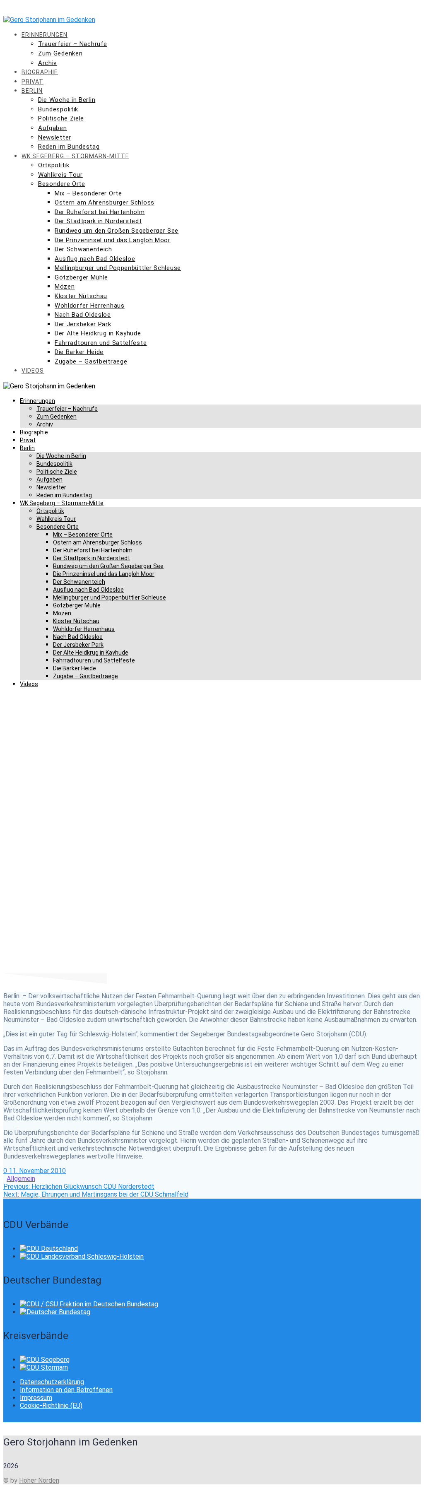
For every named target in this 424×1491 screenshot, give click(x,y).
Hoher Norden (39, 1480)
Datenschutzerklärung (52, 1382)
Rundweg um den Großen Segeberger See (116, 230)
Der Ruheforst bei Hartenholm (100, 212)
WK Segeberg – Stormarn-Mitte (75, 156)
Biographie (40, 72)
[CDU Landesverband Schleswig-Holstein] (82, 1256)
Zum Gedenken (60, 53)
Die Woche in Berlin (66, 100)
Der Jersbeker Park (83, 324)
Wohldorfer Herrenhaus (90, 305)
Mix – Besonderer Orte (88, 193)
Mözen (65, 286)
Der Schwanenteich (83, 249)
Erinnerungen (44, 34)
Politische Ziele (61, 118)
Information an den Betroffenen (66, 1390)
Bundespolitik (58, 109)
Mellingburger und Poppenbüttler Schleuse (118, 268)
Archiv (47, 63)
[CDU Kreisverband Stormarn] (44, 1367)
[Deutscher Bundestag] (55, 1312)
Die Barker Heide (79, 352)
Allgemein (21, 1179)
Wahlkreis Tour (60, 174)
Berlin (32, 90)
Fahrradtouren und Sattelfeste (101, 343)
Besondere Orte (61, 184)
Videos (33, 370)
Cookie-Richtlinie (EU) (51, 1405)
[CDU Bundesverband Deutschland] (49, 1249)
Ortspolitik (54, 165)
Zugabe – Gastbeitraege (91, 361)
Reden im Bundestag (69, 146)
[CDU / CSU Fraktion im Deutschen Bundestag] (89, 1304)
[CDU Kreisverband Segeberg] (45, 1359)
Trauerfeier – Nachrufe (72, 44)
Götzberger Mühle (81, 277)
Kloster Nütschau (81, 296)
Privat (32, 81)
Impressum (36, 1398)
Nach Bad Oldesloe (83, 314)
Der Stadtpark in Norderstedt (98, 221)
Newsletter (54, 137)
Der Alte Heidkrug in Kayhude (98, 333)
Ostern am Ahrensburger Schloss (104, 202)
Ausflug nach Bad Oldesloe (95, 259)
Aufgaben (52, 128)
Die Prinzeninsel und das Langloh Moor (113, 240)
